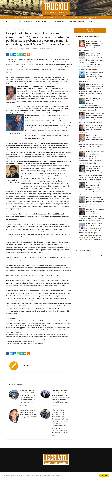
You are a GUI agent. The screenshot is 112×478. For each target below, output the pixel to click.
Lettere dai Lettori (42, 22)
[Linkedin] (14, 54)
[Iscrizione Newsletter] (56, 459)
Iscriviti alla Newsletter (76, 22)
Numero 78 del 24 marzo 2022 (20, 29)
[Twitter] (11, 54)
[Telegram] (21, 54)
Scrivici (90, 22)
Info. (61, 475)
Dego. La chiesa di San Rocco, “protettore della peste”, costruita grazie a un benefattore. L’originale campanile (91, 201)
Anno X (8, 29)
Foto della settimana (58, 22)
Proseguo (104, 475)
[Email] (24, 54)
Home (20, 22)
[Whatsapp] (18, 54)
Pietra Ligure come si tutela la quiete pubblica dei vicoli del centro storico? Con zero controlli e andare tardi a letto (91, 45)
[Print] (28, 54)
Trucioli (35, 48)
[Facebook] (7, 54)
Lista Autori (28, 22)
